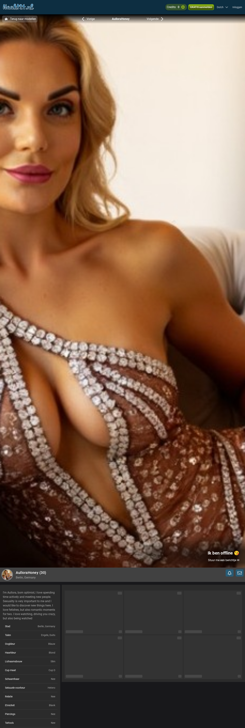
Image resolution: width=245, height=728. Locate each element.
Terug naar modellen (23, 19)
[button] (222, 7)
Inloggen (237, 7)
